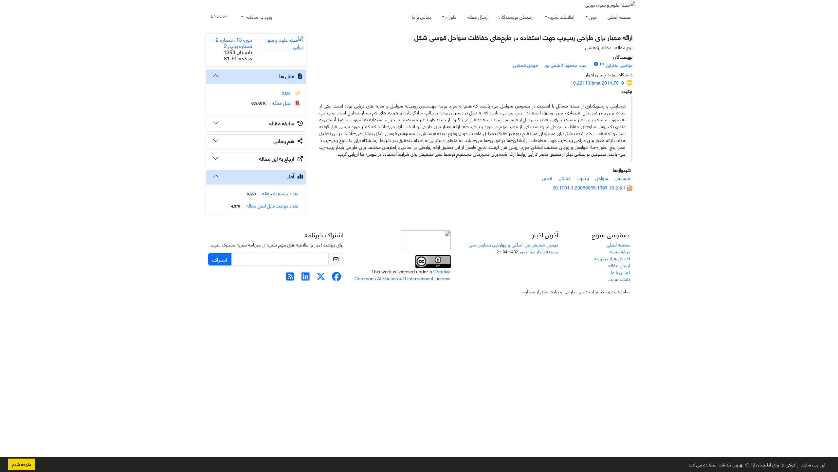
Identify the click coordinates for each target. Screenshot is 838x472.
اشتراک (219, 259)
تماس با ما (421, 16)
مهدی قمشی (525, 65)
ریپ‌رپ (583, 178)
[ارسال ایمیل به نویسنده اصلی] (602, 63)
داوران (451, 16)
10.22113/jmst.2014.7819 (597, 82)
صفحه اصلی (619, 16)
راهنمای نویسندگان (516, 16)
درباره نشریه (620, 251)
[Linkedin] (306, 278)
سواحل (601, 178)
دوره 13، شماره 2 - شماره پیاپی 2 (232, 42)
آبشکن (564, 178)
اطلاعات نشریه (561, 16)
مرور (593, 16)
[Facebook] (336, 278)
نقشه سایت (619, 279)
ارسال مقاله (477, 16)
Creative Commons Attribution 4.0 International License (403, 274)
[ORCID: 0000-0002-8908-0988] (595, 63)
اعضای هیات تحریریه (612, 258)
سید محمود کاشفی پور (565, 65)
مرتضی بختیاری (619, 65)
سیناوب (528, 291)
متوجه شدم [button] (21, 464)
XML (287, 93)
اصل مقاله (272, 102)
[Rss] (290, 278)
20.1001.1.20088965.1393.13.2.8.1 (589, 187)
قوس (547, 178)
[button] (685, 466)
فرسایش (622, 178)
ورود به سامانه (258, 16)
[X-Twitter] (321, 278)
